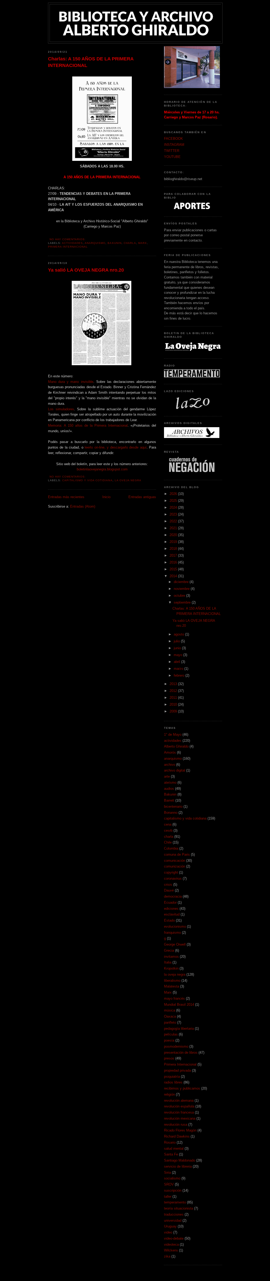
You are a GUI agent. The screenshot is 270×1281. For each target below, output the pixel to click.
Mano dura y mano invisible (70, 382)
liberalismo (172, 981)
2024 (174, 507)
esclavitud (172, 914)
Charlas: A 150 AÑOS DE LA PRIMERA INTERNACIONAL (90, 62)
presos (169, 1058)
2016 (174, 562)
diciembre (182, 582)
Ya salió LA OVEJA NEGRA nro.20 (86, 270)
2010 (174, 704)
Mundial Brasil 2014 (179, 1005)
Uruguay (170, 1226)
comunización (174, 866)
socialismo (172, 1178)
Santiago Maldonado (179, 1160)
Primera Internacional (68, 246)
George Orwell (175, 944)
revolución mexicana (179, 1118)
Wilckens (171, 1250)
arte (167, 776)
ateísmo (170, 782)
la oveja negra (128, 480)
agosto (179, 634)
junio (178, 648)
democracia (173, 896)
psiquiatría (172, 1076)
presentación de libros (180, 1052)
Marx (142, 243)
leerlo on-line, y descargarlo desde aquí (115, 447)
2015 (174, 569)
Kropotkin (171, 968)
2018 (174, 549)
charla (130, 243)
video (168, 1232)
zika (167, 1256)
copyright (171, 872)
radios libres (173, 1082)
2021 (174, 528)
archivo (169, 765)
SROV (169, 1184)
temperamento (175, 1202)
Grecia (169, 950)
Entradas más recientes (66, 497)
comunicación (174, 861)
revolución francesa (179, 1112)
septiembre (183, 602)
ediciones (171, 909)
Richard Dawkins (177, 1136)
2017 (174, 555)
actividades (72, 243)
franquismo (172, 933)
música (169, 1010)
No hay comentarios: (68, 239)
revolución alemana (179, 1100)
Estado (169, 920)
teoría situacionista (178, 1208)
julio (177, 641)
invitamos (171, 957)
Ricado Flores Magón (180, 1130)
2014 (174, 576)
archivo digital (174, 770)
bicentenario (173, 806)
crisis (168, 885)
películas (171, 1034)
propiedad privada (177, 1070)
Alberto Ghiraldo (176, 746)
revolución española (179, 1106)
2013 (174, 684)
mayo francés (174, 998)
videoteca (171, 1244)
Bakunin (114, 243)
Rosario (170, 1142)
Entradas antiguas (142, 497)
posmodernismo (176, 1046)
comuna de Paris (177, 854)
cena (167, 824)
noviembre (182, 589)
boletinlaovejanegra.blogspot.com (102, 469)
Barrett (169, 800)
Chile (168, 842)
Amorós (170, 752)
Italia (167, 962)
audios (169, 789)
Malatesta (171, 986)
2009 (174, 711)
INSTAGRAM (174, 145)
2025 (174, 501)
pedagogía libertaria (179, 1028)
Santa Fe (171, 1154)
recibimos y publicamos (182, 1088)
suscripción (172, 1190)
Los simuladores (61, 409)
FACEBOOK (173, 139)
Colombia (171, 848)
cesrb (168, 830)
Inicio (106, 497)
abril (177, 662)
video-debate (174, 1238)
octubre (180, 596)
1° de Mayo (172, 734)
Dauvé (169, 890)
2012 (174, 691)
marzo (179, 669)
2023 (174, 514)
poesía (169, 1040)
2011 (174, 698)
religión (169, 1094)
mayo (178, 655)
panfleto (170, 1022)
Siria (167, 1172)
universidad (172, 1220)
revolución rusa (175, 1124)
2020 (174, 535)
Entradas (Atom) (82, 506)
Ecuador (170, 902)
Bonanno (170, 813)
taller (167, 1196)
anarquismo (95, 243)
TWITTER (171, 151)
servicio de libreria (178, 1166)
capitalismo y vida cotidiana (87, 480)
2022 (174, 521)
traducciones (174, 1214)
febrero (179, 675)
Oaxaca (170, 1016)
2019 (174, 542)
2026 (174, 494)
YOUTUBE (172, 157)
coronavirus (173, 878)
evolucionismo (175, 926)
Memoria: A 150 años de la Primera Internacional (88, 425)
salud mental (174, 1148)
